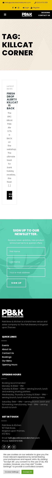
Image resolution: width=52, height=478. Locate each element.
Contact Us (44, 15)
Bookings (6, 357)
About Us (6, 349)
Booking (45, 12)
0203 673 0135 (42, 2)
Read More (10, 195)
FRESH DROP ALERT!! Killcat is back (9, 101)
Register (36, 7)
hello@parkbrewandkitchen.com (18, 2)
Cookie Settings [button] (12, 472)
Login (27, 7)
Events (5, 345)
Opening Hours (9, 364)
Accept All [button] (27, 472)
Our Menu (7, 360)
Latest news (10, 87)
